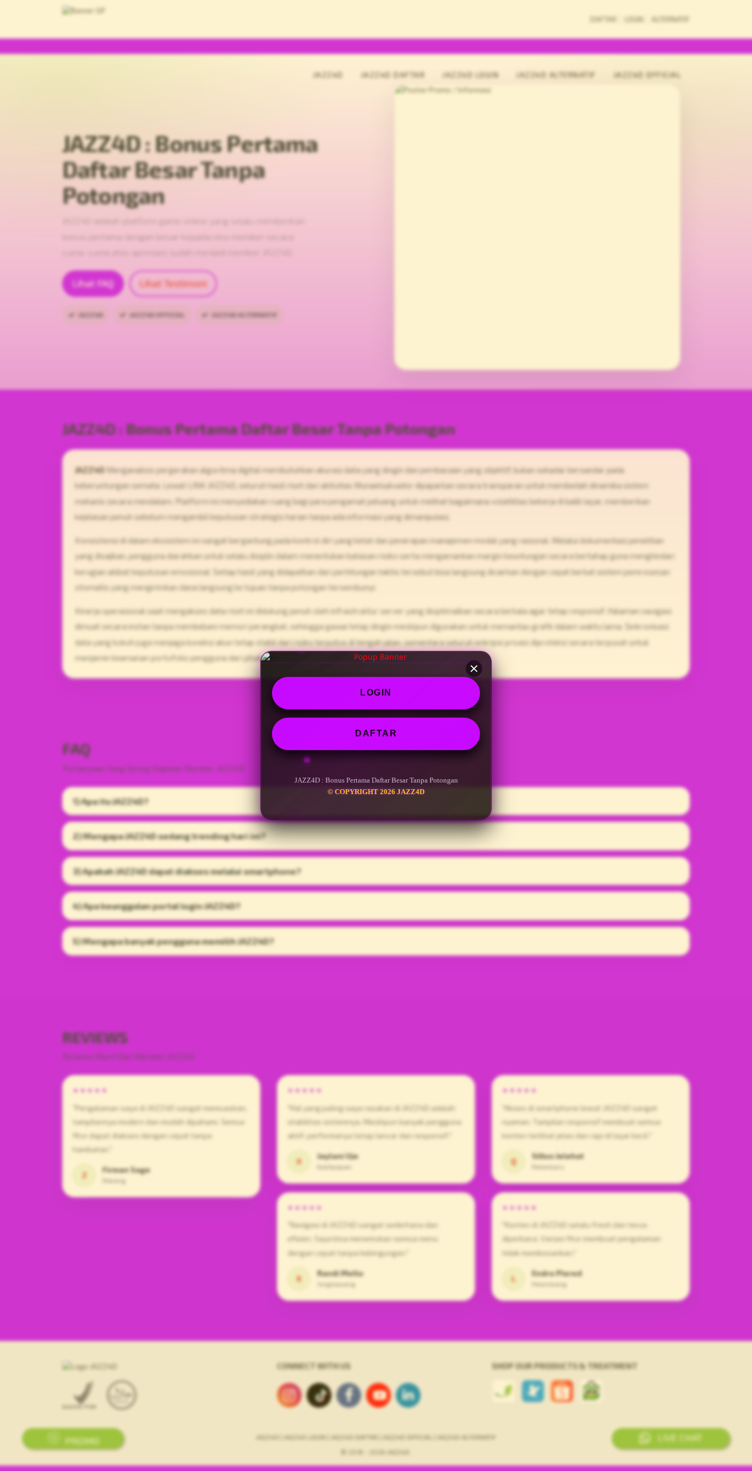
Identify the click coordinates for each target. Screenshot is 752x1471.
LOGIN (376, 692)
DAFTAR (376, 733)
